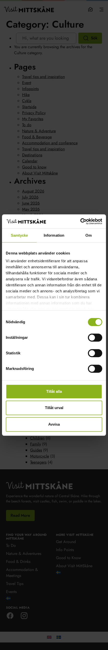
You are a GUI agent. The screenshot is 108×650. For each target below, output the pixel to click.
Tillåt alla (54, 391)
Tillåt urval (54, 408)
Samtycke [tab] (19, 235)
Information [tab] (54, 235)
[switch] (95, 338)
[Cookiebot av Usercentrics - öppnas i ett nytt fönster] (80, 221)
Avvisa (54, 424)
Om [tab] (88, 235)
